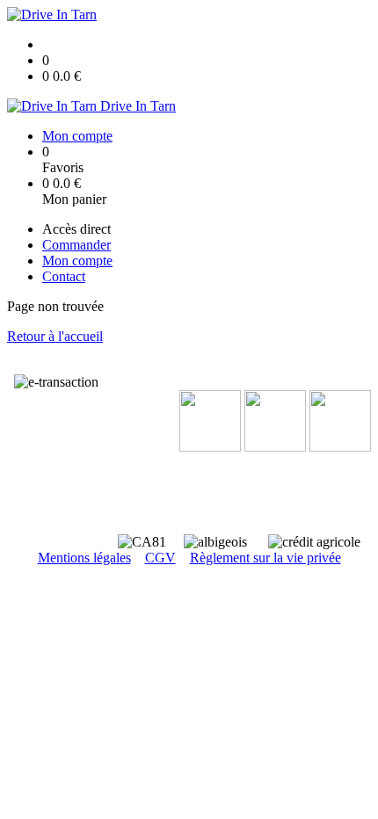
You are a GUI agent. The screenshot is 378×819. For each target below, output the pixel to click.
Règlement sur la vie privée (265, 557)
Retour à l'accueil (55, 336)
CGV (160, 557)
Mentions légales (84, 557)
